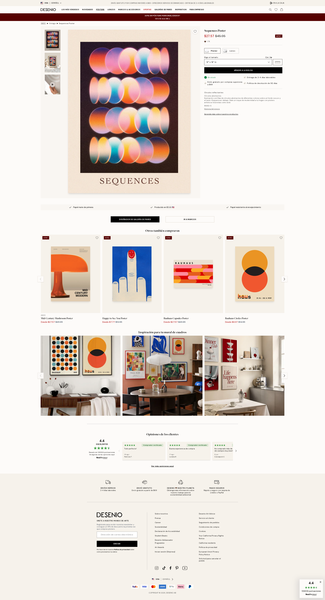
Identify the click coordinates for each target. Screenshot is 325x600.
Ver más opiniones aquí (162, 466)
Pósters (100, 10)
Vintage (52, 23)
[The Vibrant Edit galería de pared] (162, 376)
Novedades (87, 10)
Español (55, 3)
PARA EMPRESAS (197, 10)
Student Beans (161, 536)
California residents (207, 543)
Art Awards (159, 547)
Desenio (170, 593)
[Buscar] (270, 9)
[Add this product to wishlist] (195, 31)
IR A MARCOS (190, 219)
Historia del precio (212, 109)
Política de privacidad (122, 550)
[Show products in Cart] (281, 10)
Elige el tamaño (211, 57)
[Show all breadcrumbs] (43, 23)
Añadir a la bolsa (243, 70)
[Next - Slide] (284, 279)
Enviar (116, 544)
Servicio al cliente (206, 518)
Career (158, 522)
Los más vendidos (70, 10)
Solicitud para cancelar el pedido (210, 560)
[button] (277, 62)
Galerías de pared (163, 10)
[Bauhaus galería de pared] (80, 376)
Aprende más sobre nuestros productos (221, 114)
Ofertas (147, 10)
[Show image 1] (52, 40)
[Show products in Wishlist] (276, 10)
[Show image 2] (52, 62)
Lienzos (111, 10)
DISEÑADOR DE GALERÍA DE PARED (135, 219)
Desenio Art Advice (207, 514)
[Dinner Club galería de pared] (244, 376)
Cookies (202, 531)
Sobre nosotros (161, 514)
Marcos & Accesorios (129, 10)
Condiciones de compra (209, 527)
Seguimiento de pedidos (209, 522)
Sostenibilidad (161, 527)
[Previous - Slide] (41, 279)
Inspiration (181, 10)
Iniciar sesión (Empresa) (165, 552)
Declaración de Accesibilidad (167, 531)
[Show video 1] (52, 84)
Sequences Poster (67, 23)
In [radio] (271, 57)
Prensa (158, 518)
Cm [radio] (266, 57)
